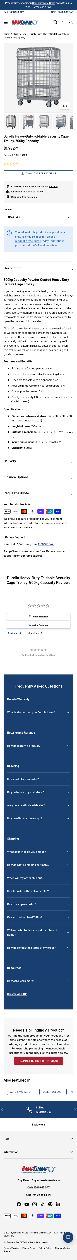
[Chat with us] (68, 1237)
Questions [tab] (33, 633)
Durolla (7, 155)
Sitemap (7, 1251)
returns (39, 191)
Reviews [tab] (12, 633)
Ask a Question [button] (40, 625)
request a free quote (28, 240)
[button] (71, 22)
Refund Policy (45, 1248)
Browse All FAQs (17, 993)
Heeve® (45, 1242)
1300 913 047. (46, 544)
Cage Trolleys (19, 34)
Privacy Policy (28, 1248)
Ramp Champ (39, 1232)
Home (6, 34)
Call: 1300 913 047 (14, 12)
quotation (32, 196)
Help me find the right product (38, 1060)
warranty (53, 186)
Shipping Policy (62, 1248)
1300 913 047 (43, 1111)
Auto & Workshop (22, 1091)
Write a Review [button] (40, 616)
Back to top (38, 1124)
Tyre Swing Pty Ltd (19, 1232)
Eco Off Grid (21, 1242)
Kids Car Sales (34, 1242)
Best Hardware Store (43, 2)
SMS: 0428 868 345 (62, 12)
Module (8, 209)
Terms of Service (11, 1248)
